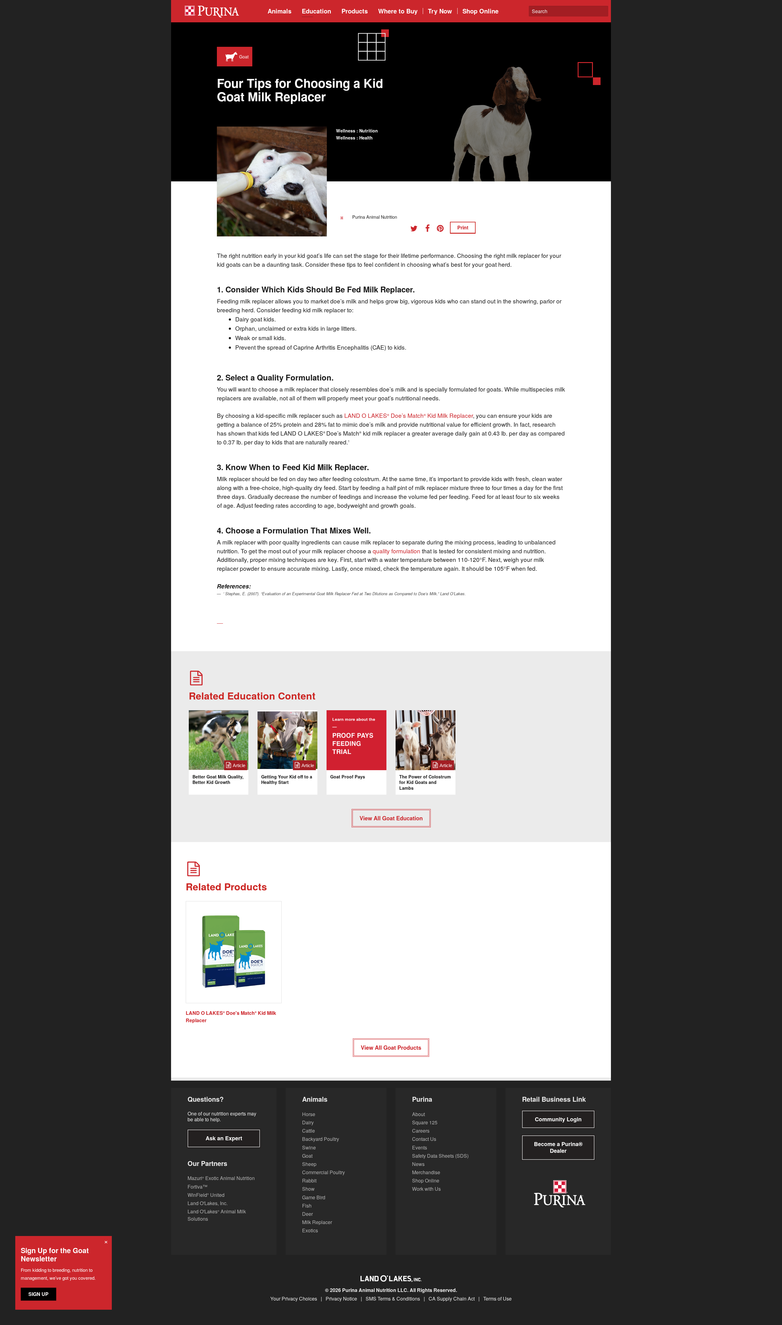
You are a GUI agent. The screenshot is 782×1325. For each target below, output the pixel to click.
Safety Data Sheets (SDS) (440, 1155)
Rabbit (309, 1180)
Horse (308, 1114)
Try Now (440, 10)
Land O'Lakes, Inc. (208, 1203)
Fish (307, 1205)
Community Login (558, 1119)
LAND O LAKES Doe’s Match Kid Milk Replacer (408, 415)
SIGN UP (38, 1293)
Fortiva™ (197, 1186)
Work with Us (426, 1188)
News (418, 1163)
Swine (309, 1147)
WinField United (206, 1194)
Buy (398, 10)
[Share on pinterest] (443, 229)
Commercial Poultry (323, 1172)
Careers (420, 1130)
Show (308, 1188)
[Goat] (230, 56)
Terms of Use (497, 1298)
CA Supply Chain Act (452, 1298)
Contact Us (424, 1138)
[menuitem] (221, 11)
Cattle (308, 1130)
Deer (307, 1213)
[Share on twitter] (416, 229)
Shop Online (480, 10)
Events (419, 1147)
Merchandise (426, 1172)
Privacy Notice (341, 1298)
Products (355, 10)
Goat (307, 1155)
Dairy (308, 1122)
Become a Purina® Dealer (558, 1147)
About (418, 1114)
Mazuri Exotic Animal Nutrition (221, 1178)
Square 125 (424, 1122)
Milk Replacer (317, 1222)
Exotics (310, 1230)
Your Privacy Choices (293, 1298)
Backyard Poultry (320, 1138)
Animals (279, 10)
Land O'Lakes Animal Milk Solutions (217, 1215)
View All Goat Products (391, 1048)
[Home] (223, 11)
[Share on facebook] (430, 229)
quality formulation (396, 551)
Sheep (309, 1163)
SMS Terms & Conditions (393, 1298)
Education (316, 10)
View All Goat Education (391, 818)
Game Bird (313, 1197)
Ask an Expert (224, 1138)
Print (462, 227)
